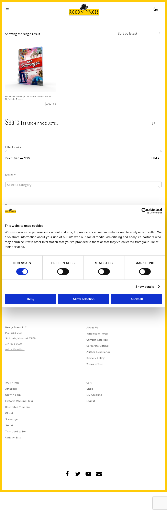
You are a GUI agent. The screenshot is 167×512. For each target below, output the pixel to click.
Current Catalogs (97, 339)
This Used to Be (15, 431)
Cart (89, 382)
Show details (144, 286)
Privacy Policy (96, 358)
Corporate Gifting (98, 345)
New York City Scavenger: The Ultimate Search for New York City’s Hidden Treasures (29, 98)
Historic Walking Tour (19, 401)
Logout (91, 401)
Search (13, 121)
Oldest (9, 413)
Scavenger (12, 419)
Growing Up (13, 394)
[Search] (153, 124)
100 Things (12, 382)
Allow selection (83, 299)
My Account (94, 394)
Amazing (11, 388)
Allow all (137, 299)
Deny (30, 299)
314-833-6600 (13, 343)
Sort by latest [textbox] (127, 33)
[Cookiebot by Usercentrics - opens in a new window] (144, 211)
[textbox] (83, 184)
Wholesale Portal (97, 333)
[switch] (63, 271)
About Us (92, 327)
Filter (157, 158)
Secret (9, 425)
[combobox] (136, 34)
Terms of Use (95, 364)
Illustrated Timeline (18, 407)
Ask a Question (14, 349)
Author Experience (99, 352)
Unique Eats (13, 437)
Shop (90, 388)
